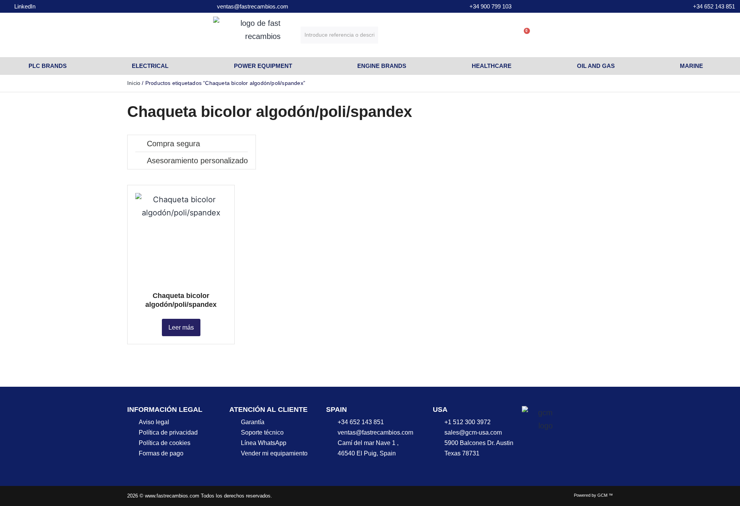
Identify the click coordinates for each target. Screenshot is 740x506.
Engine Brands (381, 66)
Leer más (181, 327)
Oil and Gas (596, 66)
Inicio (133, 83)
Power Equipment (263, 66)
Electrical (150, 66)
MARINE (691, 66)
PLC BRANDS (48, 66)
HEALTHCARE (491, 66)
